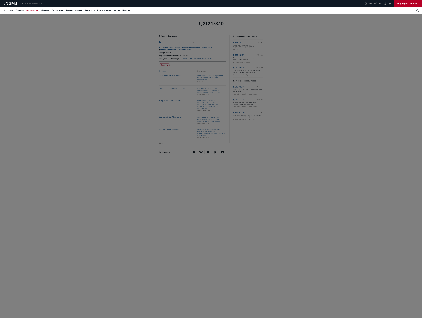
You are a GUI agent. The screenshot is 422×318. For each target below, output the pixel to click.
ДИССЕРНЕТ (10, 4)
